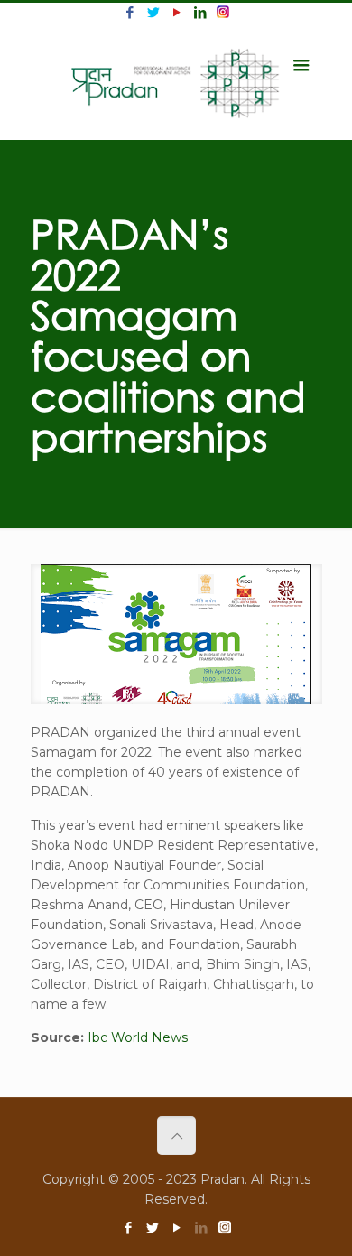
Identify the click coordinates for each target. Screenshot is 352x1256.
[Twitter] (153, 12)
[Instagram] (223, 12)
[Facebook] (129, 12)
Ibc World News (138, 1037)
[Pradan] (176, 81)
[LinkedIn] (199, 12)
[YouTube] (176, 12)
